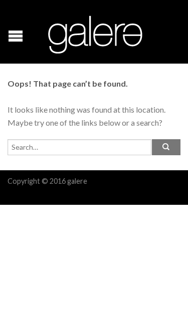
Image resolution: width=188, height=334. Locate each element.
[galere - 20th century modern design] (95, 32)
